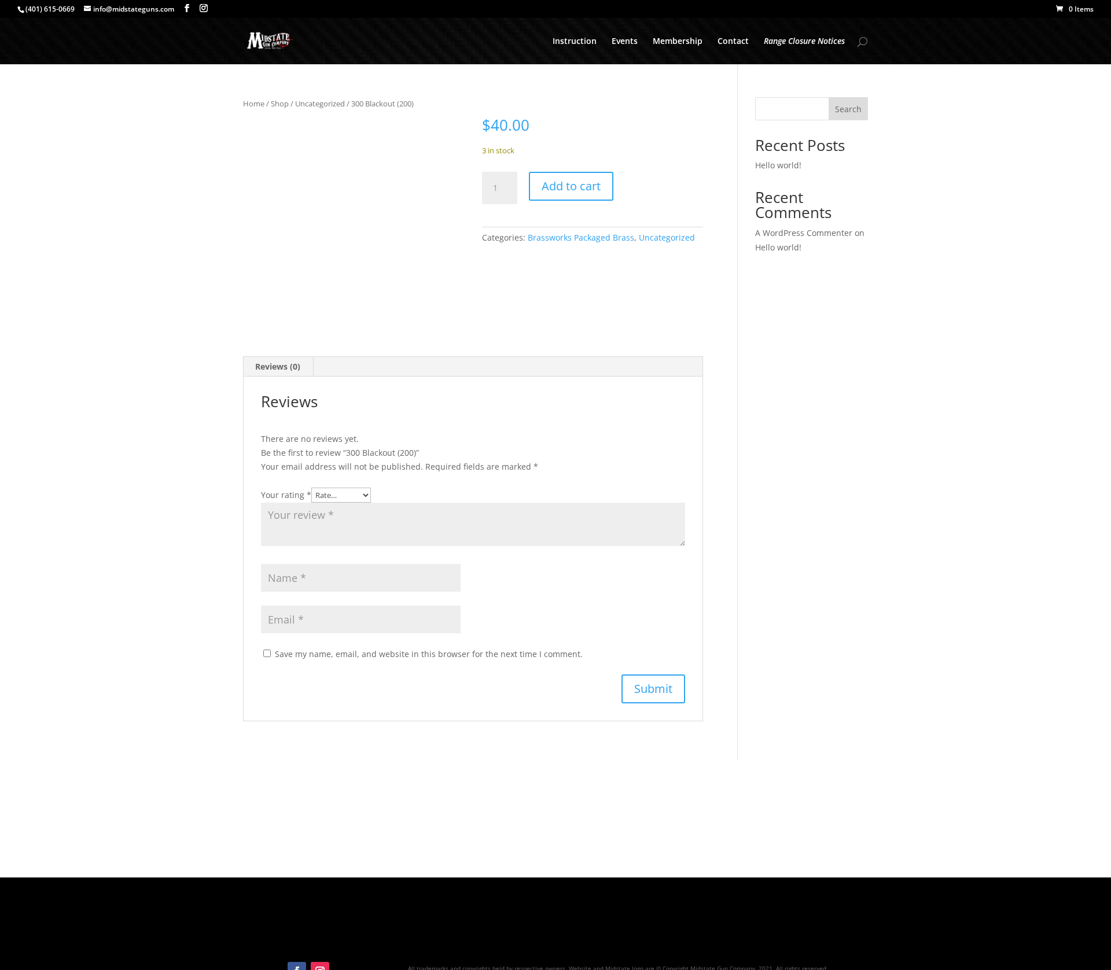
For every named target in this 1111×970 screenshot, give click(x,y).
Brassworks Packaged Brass (581, 237)
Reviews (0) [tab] (277, 366)
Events (625, 41)
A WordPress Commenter (803, 232)
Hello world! (778, 165)
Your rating (286, 494)
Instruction (575, 41)
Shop (280, 103)
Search (848, 109)
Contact (733, 41)
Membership (677, 41)
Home (253, 103)
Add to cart (571, 186)
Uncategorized (320, 103)
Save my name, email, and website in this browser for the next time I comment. (429, 653)
